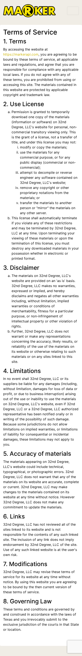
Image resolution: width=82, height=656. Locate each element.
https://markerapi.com (20, 54)
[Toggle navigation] (73, 11)
